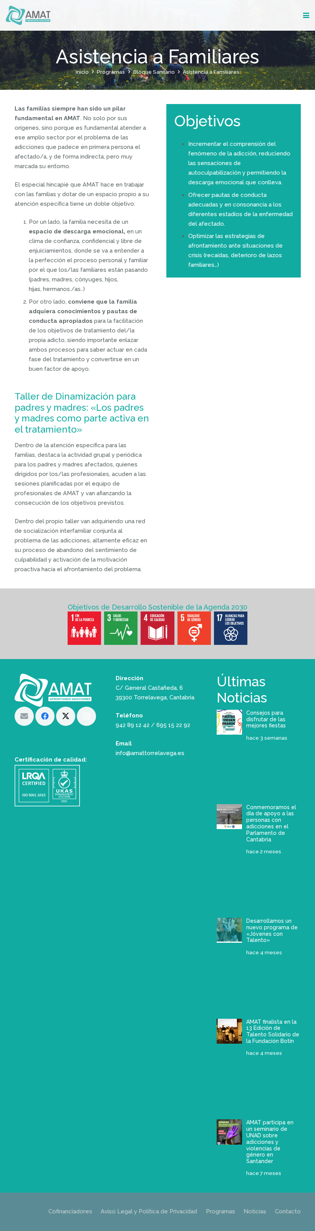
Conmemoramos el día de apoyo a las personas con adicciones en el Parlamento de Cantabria (271, 823)
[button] (306, 15)
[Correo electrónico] (24, 716)
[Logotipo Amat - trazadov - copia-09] (28, 15)
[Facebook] (45, 716)
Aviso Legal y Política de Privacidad (149, 1211)
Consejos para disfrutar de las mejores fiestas (266, 719)
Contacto (288, 1211)
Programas (220, 1211)
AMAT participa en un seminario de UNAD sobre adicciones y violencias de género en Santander (269, 1141)
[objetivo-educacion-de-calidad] (157, 628)
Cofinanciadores (70, 1211)
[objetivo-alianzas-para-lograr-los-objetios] (230, 628)
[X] (65, 716)
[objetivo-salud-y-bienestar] (121, 628)
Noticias (255, 1211)
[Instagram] (86, 716)
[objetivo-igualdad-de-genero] (194, 628)
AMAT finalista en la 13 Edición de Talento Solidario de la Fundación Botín (272, 1031)
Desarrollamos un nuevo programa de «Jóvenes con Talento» (272, 930)
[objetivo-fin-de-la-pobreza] (84, 628)
